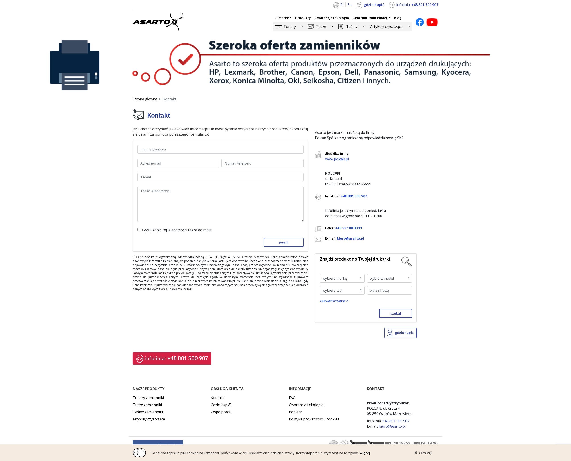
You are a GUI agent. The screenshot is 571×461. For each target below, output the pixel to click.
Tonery (289, 26)
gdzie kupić (374, 4)
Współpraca (221, 411)
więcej (365, 453)
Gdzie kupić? (221, 404)
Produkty (303, 17)
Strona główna (145, 99)
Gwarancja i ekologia (331, 17)
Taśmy (351, 26)
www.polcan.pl (337, 159)
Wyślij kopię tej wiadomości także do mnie (176, 229)
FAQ (292, 397)
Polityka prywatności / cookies (314, 419)
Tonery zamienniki (148, 397)
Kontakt (217, 397)
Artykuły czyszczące (386, 26)
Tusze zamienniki (147, 404)
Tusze (321, 26)
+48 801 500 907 (354, 196)
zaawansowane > (334, 300)
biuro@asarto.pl (350, 238)
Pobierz (295, 411)
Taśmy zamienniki (148, 411)
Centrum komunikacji (370, 17)
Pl (342, 4)
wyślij (283, 242)
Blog (397, 17)
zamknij (425, 452)
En (349, 4)
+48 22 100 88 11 (348, 228)
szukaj (395, 313)
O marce (282, 17)
